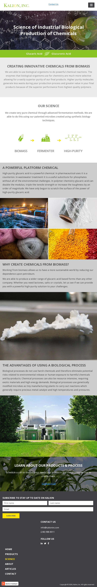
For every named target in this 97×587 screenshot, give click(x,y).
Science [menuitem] (10, 559)
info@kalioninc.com (50, 527)
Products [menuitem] (11, 554)
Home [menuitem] (8, 549)
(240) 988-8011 (48, 532)
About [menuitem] (9, 563)
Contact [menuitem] (10, 573)
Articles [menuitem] (10, 568)
